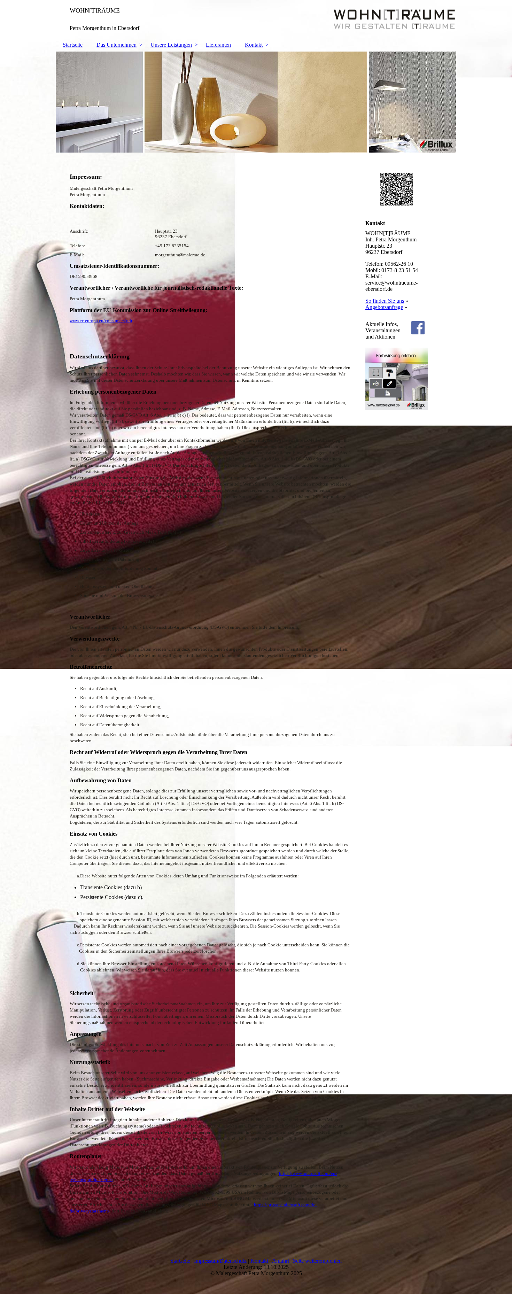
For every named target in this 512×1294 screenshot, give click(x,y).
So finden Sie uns (384, 301)
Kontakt (254, 45)
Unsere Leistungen (171, 45)
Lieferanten (218, 45)
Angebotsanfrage (384, 307)
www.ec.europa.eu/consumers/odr (101, 320)
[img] (256, 19)
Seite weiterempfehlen (317, 1261)
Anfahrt (280, 1261)
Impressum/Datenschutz (220, 1261)
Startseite (73, 45)
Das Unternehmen (116, 45)
